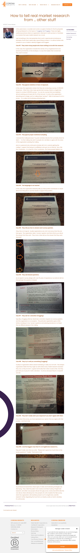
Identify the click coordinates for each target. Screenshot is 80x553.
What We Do (44, 5)
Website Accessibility (37, 543)
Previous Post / (13, 505)
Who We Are (32, 5)
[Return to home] (9, 4)
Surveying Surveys (69, 38)
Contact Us (67, 4)
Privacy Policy (68, 550)
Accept (62, 546)
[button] (77, 528)
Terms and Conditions (37, 535)
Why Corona (22, 5)
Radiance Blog (55, 5)
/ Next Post (60, 505)
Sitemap (33, 533)
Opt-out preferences (58, 550)
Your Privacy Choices (37, 539)
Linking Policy (34, 537)
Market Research (71, 33)
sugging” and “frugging (43, 31)
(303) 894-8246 (15, 527)
